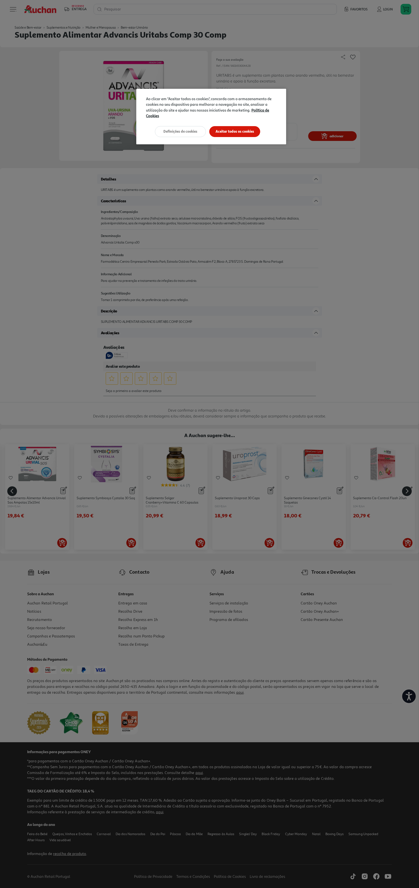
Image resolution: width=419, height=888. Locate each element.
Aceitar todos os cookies (235, 131)
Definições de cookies (180, 131)
